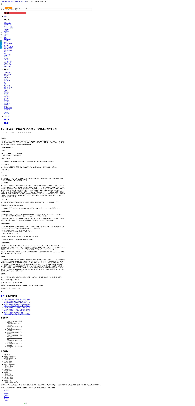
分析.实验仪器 (7, 74)
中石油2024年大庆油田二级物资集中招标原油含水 (17, 306)
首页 (5, 16)
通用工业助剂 (7, 39)
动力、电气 (7, 98)
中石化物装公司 (8, 361)
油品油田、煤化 (8, 24)
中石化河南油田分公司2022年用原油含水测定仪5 (17, 310)
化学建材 (6, 56)
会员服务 (6, 393)
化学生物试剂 (7, 55)
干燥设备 (6, 90)
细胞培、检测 (7, 66)
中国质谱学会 (7, 374)
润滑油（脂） (7, 23)
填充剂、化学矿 (8, 26)
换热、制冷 (7, 88)
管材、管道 (7, 85)
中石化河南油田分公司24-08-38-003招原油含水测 (17, 307)
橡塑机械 (6, 104)
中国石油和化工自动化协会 (11, 382)
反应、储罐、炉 (8, 87)
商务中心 (4, 1)
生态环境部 (7, 354)
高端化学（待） (8, 64)
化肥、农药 (7, 60)
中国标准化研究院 (8, 379)
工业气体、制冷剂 (8, 27)
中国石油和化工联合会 (10, 356)
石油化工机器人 (8, 108)
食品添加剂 (7, 58)
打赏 (2, 291)
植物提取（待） (8, 63)
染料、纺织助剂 (8, 48)
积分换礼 (6, 397)
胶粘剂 (5, 37)
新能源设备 (7, 109)
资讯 (26, 8)
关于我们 (6, 392)
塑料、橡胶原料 (8, 61)
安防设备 (6, 100)
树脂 (5, 35)
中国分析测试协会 (8, 375)
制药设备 (6, 106)
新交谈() (17, 1)
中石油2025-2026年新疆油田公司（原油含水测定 (17, 301)
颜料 (5, 51)
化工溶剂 (6, 34)
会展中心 (6, 119)
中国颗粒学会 (7, 380)
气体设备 (6, 79)
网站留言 (6, 398)
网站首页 (6, 390)
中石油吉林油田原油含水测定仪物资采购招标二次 (17, 302)
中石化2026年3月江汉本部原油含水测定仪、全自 (17, 299)
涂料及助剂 (7, 45)
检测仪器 (6, 76)
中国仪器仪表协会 (8, 371)
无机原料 (6, 29)
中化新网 (6, 372)
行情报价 (6, 113)
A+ (4, 132)
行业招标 (6, 116)
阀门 (5, 84)
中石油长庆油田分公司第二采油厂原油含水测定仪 (17, 314)
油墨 (5, 53)
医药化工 (6, 32)
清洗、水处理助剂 (8, 47)
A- (1, 132)
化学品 (8, 8)
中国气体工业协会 (8, 377)
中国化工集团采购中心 (10, 364)
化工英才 (6, 123)
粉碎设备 (6, 95)
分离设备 (6, 92)
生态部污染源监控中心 (10, 358)
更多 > (3, 296)
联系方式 (12, 392)
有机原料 (6, 31)
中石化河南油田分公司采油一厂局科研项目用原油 (17, 309)
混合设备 (6, 93)
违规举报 (6, 400)
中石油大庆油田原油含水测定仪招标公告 (15, 312)
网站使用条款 (20, 392)
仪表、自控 (7, 77)
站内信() (10, 1)
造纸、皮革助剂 (8, 50)
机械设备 (17, 8)
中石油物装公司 (8, 359)
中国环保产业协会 (8, 366)
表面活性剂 (7, 40)
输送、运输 (7, 103)
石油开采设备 (7, 72)
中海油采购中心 (8, 363)
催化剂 (5, 42)
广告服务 (6, 395)
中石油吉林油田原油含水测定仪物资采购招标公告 (17, 304)
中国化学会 (7, 369)
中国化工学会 (7, 367)
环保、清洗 (7, 96)
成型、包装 (7, 101)
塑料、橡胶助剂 (8, 43)
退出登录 (23, 1)
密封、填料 (7, 80)
